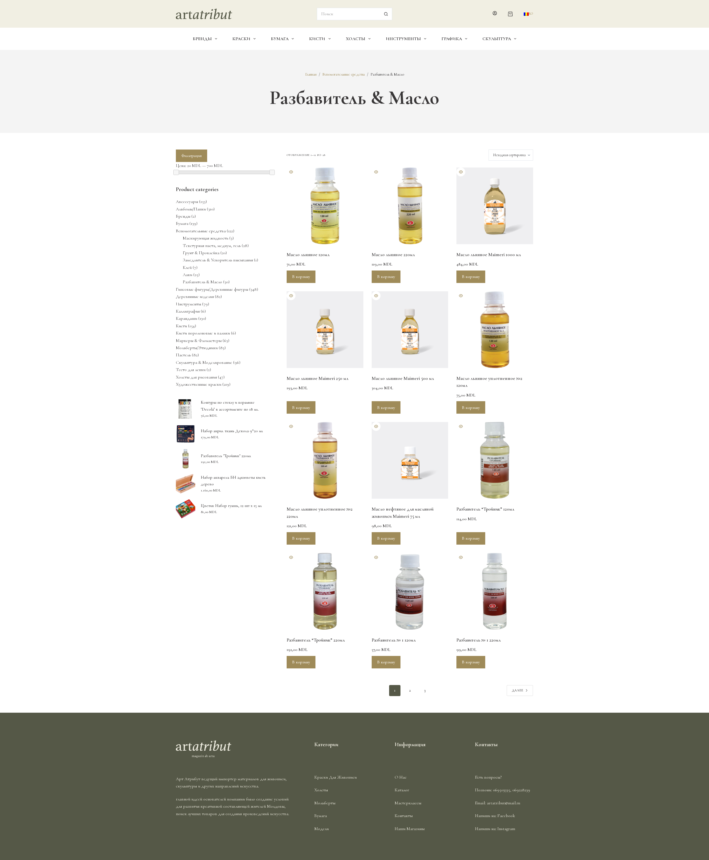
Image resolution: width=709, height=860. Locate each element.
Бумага (182, 223)
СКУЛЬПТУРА (496, 39)
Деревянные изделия (195, 296)
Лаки (187, 274)
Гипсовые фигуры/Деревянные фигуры (212, 289)
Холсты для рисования (196, 377)
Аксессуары (187, 201)
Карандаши (186, 318)
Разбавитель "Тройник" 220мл (226, 455)
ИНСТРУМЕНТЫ (403, 39)
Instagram (506, 828)
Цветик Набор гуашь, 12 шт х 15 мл (231, 505)
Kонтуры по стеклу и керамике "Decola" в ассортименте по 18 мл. (230, 406)
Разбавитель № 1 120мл (394, 640)
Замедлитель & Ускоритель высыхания (218, 260)
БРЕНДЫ (202, 39)
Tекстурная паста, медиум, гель (212, 245)
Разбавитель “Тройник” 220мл (316, 640)
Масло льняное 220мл (393, 255)
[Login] (495, 13)
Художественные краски (198, 384)
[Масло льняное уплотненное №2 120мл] (494, 329)
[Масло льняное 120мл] (325, 206)
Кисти (181, 326)
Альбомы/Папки (191, 209)
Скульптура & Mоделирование (204, 362)
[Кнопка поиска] (386, 14)
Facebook (506, 815)
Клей (187, 267)
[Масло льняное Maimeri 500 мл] (410, 329)
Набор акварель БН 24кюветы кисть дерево (233, 481)
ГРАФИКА (451, 39)
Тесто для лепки (190, 369)
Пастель (183, 355)
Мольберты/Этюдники (197, 348)
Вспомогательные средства (201, 231)
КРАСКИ (241, 39)
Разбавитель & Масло (202, 282)
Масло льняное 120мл (308, 255)
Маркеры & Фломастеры (199, 340)
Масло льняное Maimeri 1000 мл (488, 255)
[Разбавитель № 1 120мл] (410, 591)
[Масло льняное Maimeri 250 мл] (325, 329)
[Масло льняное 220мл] (410, 206)
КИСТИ (317, 39)
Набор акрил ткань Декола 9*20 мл (232, 430)
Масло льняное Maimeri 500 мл (403, 378)
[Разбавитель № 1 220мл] (494, 591)
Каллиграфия (188, 311)
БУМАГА (280, 39)
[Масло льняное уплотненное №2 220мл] (325, 460)
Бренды (183, 216)
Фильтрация (191, 155)
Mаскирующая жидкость (205, 238)
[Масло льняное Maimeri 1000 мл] (494, 206)
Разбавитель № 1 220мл (478, 640)
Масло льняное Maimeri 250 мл (317, 378)
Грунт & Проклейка (201, 253)
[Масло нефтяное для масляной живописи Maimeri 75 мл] (410, 460)
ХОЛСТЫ (355, 39)
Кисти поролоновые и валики (203, 333)
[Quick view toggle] (291, 172)
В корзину (301, 276)
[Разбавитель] (494, 460)
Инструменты (188, 304)
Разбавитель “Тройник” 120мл (485, 509)
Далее (517, 690)
